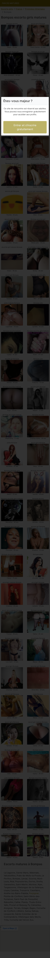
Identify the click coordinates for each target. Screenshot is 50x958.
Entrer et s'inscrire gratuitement (25, 127)
